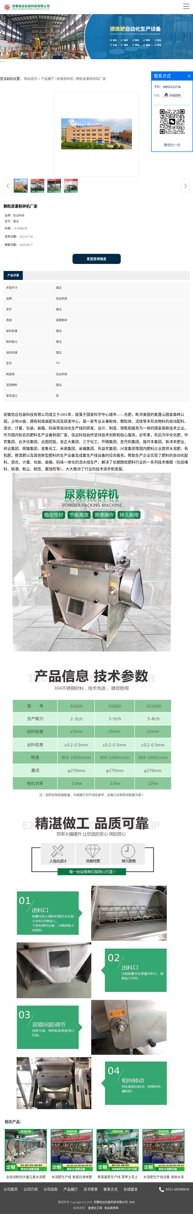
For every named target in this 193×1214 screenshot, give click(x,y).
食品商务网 (111, 1208)
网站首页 (30, 79)
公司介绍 (31, 1189)
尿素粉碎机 (65, 79)
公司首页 (11, 1189)
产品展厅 (47, 79)
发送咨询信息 (96, 259)
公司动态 (51, 1189)
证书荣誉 (91, 1189)
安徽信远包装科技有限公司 (111, 1202)
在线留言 (131, 1189)
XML (132, 1202)
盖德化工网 (95, 1208)
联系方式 (111, 1189)
